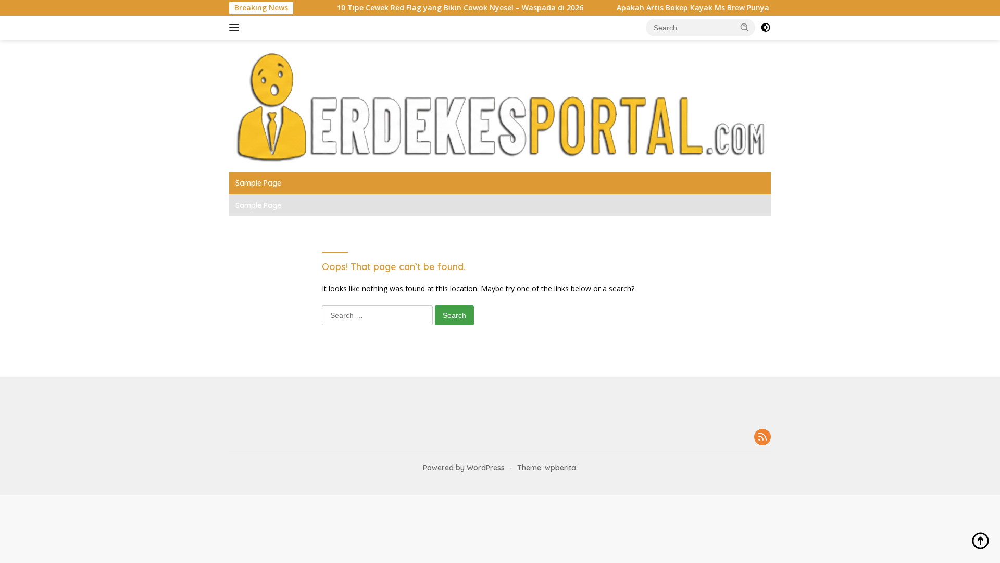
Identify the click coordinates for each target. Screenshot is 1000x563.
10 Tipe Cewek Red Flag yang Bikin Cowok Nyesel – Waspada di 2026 (444, 8)
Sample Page (258, 183)
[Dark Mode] (765, 27)
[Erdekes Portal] (500, 105)
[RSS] (762, 438)
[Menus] (236, 27)
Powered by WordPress (464, 467)
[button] (744, 27)
